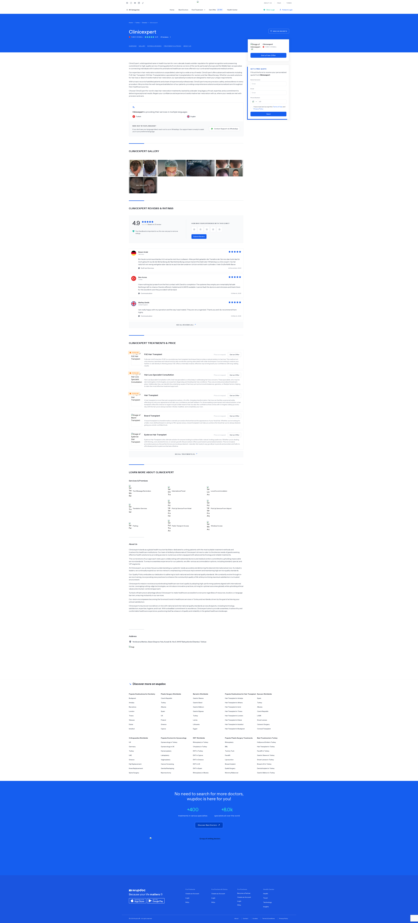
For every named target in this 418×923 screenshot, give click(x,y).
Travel (265, 898)
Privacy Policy (258, 109)
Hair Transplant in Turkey (266, 747)
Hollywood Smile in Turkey (266, 742)
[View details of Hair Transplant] (137, 400)
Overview (133, 46)
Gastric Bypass (198, 711)
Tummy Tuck (229, 751)
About (236, 918)
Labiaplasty (165, 755)
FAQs (187, 902)
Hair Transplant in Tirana (233, 711)
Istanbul (132, 729)
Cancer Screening (167, 764)
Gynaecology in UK (167, 747)
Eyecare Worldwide (264, 694)
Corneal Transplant (264, 729)
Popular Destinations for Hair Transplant (240, 694)
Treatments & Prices (172, 46)
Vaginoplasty (165, 760)
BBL (226, 747)
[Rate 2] (200, 229)
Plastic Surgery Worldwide (171, 694)
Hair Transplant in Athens (234, 703)
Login (187, 898)
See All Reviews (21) (185, 325)
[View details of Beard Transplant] (137, 420)
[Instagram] (131, 3)
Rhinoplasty (229, 742)
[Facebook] (127, 3)
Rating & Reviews (154, 46)
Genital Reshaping (167, 768)
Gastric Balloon (198, 707)
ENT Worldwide (199, 738)
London (131, 711)
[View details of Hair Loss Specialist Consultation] (137, 380)
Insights (266, 907)
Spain (163, 711)
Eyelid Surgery (230, 768)
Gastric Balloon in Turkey (266, 773)
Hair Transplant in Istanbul (234, 724)
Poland (163, 720)
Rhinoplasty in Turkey (200, 742)
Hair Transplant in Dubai (233, 720)
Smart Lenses (262, 720)
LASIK (259, 716)
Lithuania (196, 724)
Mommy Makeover (231, 773)
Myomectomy (166, 773)
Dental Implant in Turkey (265, 768)
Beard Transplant (152, 416)
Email (252, 89)
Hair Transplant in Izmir (233, 707)
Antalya (131, 703)
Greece (163, 724)
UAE (130, 755)
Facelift (227, 755)
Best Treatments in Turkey (267, 738)
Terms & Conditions (268, 918)
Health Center (232, 10)
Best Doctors (183, 10)
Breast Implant (230, 764)
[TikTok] (143, 3)
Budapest (132, 698)
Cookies (255, 918)
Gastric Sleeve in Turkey (265, 755)
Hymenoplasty (166, 751)
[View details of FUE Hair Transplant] (137, 359)
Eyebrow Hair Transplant (155, 435)
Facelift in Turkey (263, 751)
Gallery (142, 46)
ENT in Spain (197, 768)
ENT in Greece (198, 760)
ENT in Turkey (198, 751)
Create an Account (192, 894)
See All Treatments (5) (185, 454)
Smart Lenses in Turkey (265, 760)
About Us (187, 46)
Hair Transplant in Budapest (235, 729)
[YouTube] (135, 3)
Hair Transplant (151, 395)
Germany (132, 747)
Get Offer (215, 10)
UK (162, 716)
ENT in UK (196, 764)
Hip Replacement (135, 764)
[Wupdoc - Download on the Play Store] (156, 900)
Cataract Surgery (263, 724)
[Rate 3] (207, 229)
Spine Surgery (134, 773)
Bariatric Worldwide (200, 694)
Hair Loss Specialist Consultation (159, 375)
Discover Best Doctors (207, 825)
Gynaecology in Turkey (169, 742)
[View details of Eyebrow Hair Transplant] (137, 440)
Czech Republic (166, 698)
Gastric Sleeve (198, 698)
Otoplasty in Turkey (200, 747)
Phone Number (255, 97)
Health (265, 894)
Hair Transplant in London (234, 716)
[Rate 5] (219, 229)
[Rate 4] (213, 229)
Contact (245, 918)
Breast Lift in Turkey (264, 764)
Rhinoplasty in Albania (200, 773)
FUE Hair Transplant (153, 354)
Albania (163, 707)
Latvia (195, 720)
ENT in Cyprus (198, 755)
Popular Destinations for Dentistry (142, 694)
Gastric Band (197, 703)
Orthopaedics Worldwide (138, 738)
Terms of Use (277, 107)
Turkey (163, 703)
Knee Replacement (136, 768)
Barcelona (132, 707)
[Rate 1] (194, 229)
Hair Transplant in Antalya (234, 698)
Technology (267, 902)
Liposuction (229, 760)
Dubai (131, 724)
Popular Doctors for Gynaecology (173, 738)
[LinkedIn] (139, 3)
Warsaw (132, 720)
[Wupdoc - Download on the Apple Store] (137, 900)
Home (172, 10)
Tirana (131, 716)
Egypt (195, 729)
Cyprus (163, 729)
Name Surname (255, 80)
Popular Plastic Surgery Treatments (239, 738)
